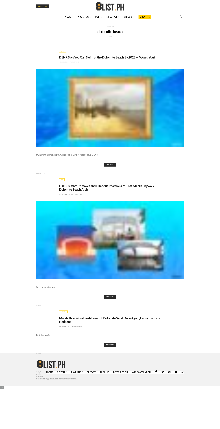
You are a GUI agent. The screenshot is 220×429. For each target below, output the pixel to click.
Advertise (77, 372)
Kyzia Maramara (75, 194)
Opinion (63, 312)
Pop (97, 17)
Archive (104, 372)
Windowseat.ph (141, 372)
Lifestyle (111, 17)
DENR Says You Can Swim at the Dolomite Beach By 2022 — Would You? (107, 57)
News (68, 17)
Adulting (83, 17)
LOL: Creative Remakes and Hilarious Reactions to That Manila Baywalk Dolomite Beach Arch (106, 187)
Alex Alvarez (74, 62)
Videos (128, 17)
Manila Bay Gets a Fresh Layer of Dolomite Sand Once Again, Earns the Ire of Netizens (110, 320)
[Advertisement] (110, 407)
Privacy (91, 372)
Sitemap (62, 372)
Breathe (144, 17)
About (49, 372)
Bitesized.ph (120, 372)
